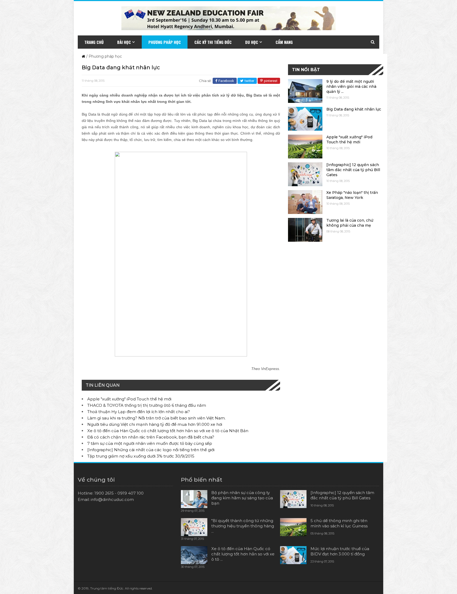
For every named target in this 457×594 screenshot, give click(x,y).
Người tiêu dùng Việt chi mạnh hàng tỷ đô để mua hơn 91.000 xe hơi (154, 424)
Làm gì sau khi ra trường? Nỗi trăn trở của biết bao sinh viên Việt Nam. (156, 418)
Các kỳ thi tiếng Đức (213, 42)
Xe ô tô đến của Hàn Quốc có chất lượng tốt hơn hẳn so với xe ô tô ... (243, 554)
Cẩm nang (284, 42)
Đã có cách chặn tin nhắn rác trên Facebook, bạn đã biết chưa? (150, 437)
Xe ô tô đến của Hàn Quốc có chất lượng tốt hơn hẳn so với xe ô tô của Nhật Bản (167, 430)
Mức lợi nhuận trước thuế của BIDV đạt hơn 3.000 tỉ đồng (339, 551)
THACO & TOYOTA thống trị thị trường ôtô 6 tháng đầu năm (146, 405)
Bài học (124, 42)
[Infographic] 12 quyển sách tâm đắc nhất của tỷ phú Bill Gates (353, 169)
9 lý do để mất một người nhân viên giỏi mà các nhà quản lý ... (351, 86)
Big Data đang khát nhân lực (353, 109)
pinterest (270, 81)
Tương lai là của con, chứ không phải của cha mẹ (349, 223)
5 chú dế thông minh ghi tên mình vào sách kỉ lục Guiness (339, 523)
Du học (251, 42)
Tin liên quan (103, 385)
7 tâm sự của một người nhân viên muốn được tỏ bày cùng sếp (149, 443)
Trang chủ (94, 42)
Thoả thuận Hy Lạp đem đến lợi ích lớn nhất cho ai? (138, 411)
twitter (249, 81)
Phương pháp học (164, 42)
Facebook (226, 81)
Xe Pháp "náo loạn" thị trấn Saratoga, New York (352, 195)
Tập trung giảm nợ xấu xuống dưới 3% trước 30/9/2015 (140, 456)
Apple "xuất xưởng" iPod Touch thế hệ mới (129, 398)
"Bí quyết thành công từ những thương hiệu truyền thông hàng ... (242, 526)
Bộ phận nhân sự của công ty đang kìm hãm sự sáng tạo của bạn (242, 498)
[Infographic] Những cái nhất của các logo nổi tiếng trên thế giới (150, 449)
